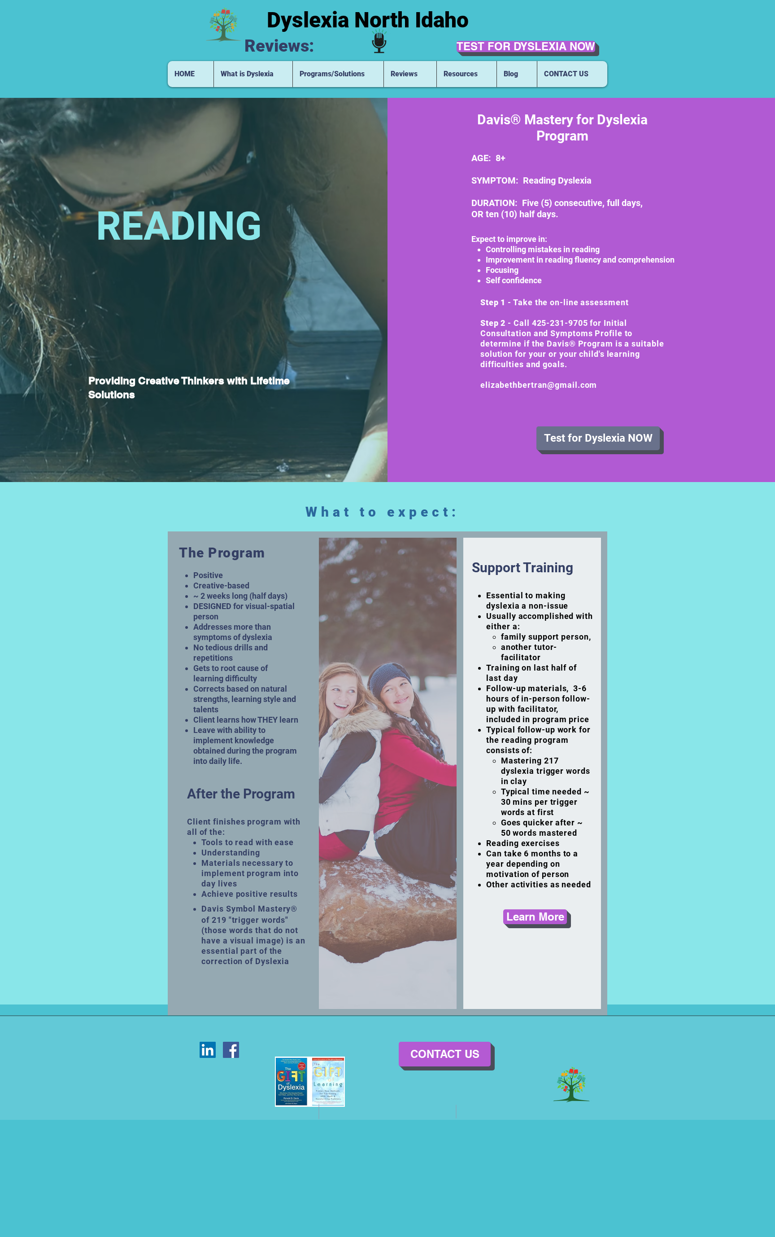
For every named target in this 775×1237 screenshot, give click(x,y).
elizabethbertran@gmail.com (538, 385)
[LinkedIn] (208, 1050)
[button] (252, 74)
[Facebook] (231, 1050)
